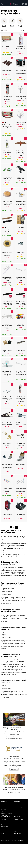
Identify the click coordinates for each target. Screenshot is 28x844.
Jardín (2, 805)
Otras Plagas (3, 811)
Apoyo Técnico (4, 815)
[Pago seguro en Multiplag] (14, 779)
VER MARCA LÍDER (14, 769)
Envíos (2, 821)
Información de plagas (18, 804)
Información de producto (19, 805)
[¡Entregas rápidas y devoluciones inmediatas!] (14, 719)
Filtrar (5, 30)
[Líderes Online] (14, 749)
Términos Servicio (5, 826)
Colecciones (7, 7)
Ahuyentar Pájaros (5, 807)
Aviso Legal (3, 819)
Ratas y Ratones (4, 809)
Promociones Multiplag (18, 807)
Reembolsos (3, 824)
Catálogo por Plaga (5, 804)
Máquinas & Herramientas (6, 813)
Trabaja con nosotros (18, 819)
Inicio (2, 7)
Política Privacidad (5, 822)
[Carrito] (22, 4)
